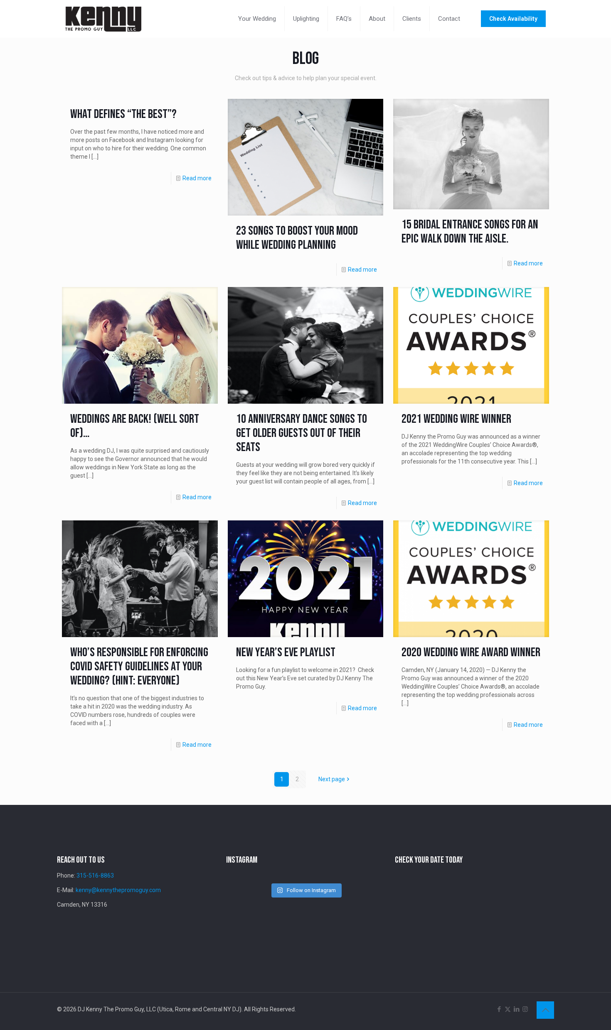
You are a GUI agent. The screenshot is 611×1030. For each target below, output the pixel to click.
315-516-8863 (95, 875)
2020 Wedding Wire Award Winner (471, 652)
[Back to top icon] (545, 1010)
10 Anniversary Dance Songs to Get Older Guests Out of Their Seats (301, 433)
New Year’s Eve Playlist (285, 652)
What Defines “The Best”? (123, 114)
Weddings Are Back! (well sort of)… (134, 426)
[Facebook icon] (499, 1009)
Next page (331, 779)
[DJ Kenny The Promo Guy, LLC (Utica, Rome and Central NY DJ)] (103, 18)
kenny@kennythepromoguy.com (118, 890)
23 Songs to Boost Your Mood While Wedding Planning (297, 238)
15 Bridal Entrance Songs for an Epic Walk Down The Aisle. (470, 231)
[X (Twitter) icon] (508, 1009)
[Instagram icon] (525, 1009)
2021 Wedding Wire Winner (456, 419)
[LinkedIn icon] (516, 1009)
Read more (197, 178)
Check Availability (513, 18)
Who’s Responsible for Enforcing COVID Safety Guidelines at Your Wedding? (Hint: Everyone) (139, 666)
